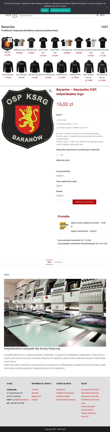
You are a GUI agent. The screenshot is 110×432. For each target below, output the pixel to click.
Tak (62, 155)
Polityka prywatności (60, 10)
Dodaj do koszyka (84, 202)
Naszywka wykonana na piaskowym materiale (77, 149)
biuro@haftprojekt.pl (20, 400)
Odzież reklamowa (88, 413)
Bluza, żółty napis (21, 75)
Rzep (59, 115)
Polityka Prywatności (65, 393)
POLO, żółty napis (79, 50)
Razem (59, 191)
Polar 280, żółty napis (48, 75)
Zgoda (44, 10)
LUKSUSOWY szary (61, 75)
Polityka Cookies (63, 396)
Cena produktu (63, 171)
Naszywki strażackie (89, 396)
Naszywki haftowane (90, 393)
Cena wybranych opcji (66, 181)
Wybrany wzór (63, 160)
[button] (10, 40)
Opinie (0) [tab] (58, 262)
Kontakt (35, 393)
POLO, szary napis (67, 50)
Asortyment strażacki (90, 390)
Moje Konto (36, 396)
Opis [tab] (49, 262)
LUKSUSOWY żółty (75, 75)
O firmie (35, 390)
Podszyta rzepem (68, 124)
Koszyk (35, 400)
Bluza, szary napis (8, 75)
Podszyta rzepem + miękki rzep (73, 127)
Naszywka (7, 52)
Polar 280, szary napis (34, 75)
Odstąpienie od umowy (65, 400)
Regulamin (60, 390)
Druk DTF (85, 416)
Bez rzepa (62, 120)
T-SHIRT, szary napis (19, 50)
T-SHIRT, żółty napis (31, 50)
